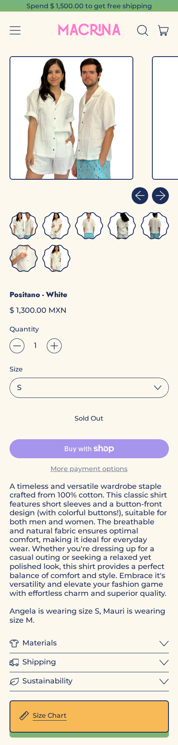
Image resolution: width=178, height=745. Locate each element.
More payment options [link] (89, 469)
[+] (54, 345)
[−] (17, 345)
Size (16, 369)
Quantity (24, 329)
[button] (142, 30)
